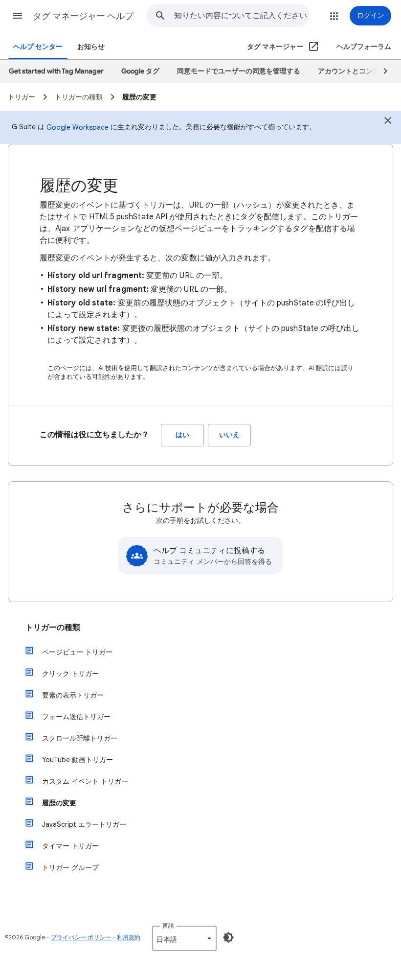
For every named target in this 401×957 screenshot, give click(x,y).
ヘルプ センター (38, 47)
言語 (168, 925)
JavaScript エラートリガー (84, 824)
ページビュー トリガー (77, 652)
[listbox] (184, 938)
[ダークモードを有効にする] (228, 937)
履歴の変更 (59, 802)
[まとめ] (388, 122)
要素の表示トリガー (73, 695)
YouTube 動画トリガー (77, 759)
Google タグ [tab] (140, 71)
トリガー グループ (70, 867)
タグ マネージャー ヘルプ (83, 16)
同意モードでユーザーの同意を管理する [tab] (238, 71)
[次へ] (381, 71)
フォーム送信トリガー (76, 716)
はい (182, 435)
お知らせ (91, 47)
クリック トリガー (70, 673)
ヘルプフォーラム (363, 47)
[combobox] (241, 15)
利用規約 (128, 937)
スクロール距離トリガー (79, 738)
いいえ (229, 435)
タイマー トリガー (70, 845)
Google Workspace (77, 127)
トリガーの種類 (52, 627)
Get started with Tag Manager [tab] (56, 71)
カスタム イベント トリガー (85, 781)
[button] (17, 15)
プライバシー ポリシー (81, 937)
